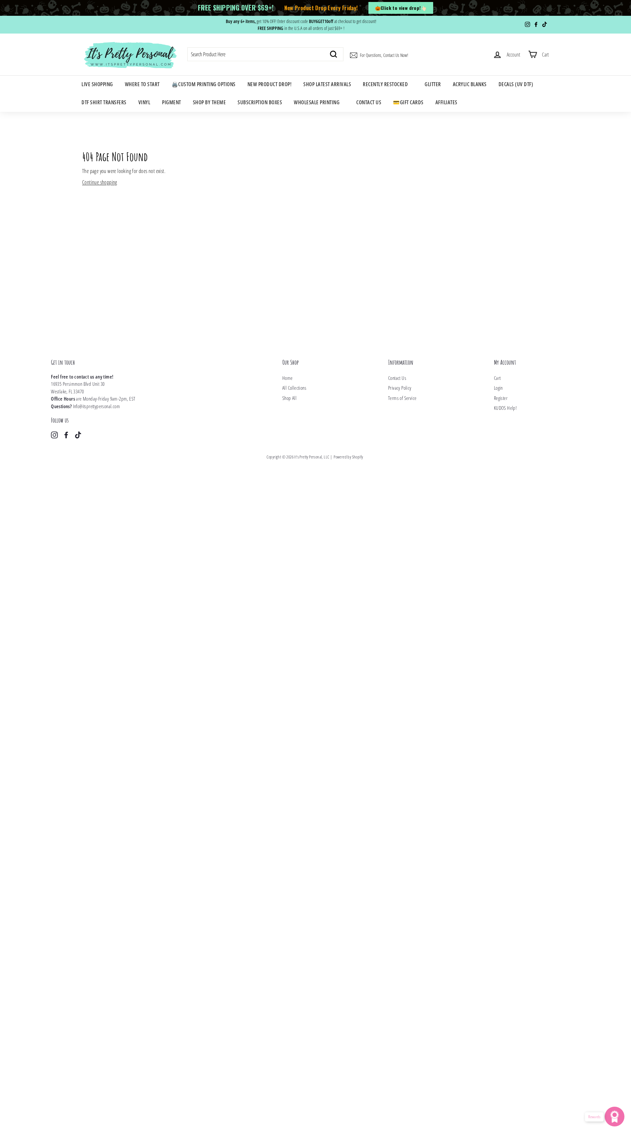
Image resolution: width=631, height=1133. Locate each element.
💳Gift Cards (408, 102)
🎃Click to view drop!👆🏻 (401, 7)
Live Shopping (97, 84)
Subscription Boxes (260, 102)
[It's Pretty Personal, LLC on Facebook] (66, 434)
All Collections (294, 387)
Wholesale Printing (316, 102)
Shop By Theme (209, 102)
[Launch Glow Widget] (614, 1116)
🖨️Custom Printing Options (204, 84)
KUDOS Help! (505, 408)
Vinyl (144, 102)
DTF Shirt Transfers (104, 102)
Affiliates (446, 102)
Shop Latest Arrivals (327, 84)
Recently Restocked (385, 84)
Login (498, 387)
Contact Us (368, 102)
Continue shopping (99, 182)
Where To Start (142, 84)
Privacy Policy (399, 387)
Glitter (433, 84)
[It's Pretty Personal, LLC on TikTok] (78, 434)
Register (500, 398)
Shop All (289, 398)
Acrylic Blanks (470, 84)
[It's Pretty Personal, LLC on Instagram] (54, 434)
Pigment (171, 102)
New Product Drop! (269, 84)
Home (287, 378)
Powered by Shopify (348, 457)
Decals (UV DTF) (516, 84)
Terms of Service (402, 398)
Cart (497, 378)
